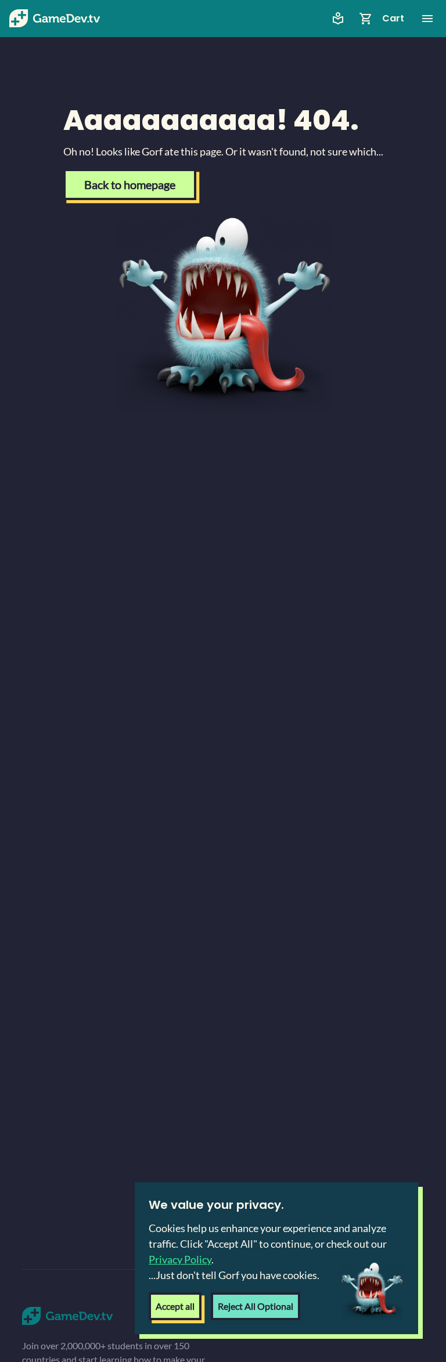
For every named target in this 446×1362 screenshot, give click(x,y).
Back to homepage (129, 184)
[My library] (338, 18)
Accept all (175, 1306)
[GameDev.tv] (54, 18)
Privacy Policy (180, 1259)
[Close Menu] (427, 18)
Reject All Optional (255, 1306)
